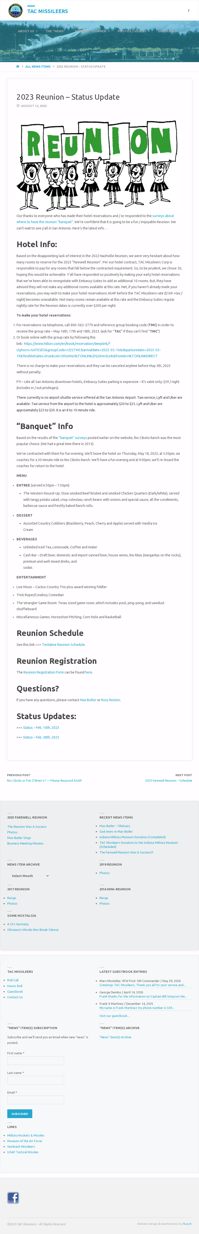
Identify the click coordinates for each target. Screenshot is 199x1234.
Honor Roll (14, 986)
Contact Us (15, 997)
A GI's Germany (18, 924)
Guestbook (15, 991)
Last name (15, 1072)
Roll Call (12, 980)
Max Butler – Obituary (115, 826)
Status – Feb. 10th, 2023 (41, 728)
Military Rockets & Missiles (25, 1135)
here (88, 672)
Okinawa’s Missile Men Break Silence (32, 929)
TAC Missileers (47, 11)
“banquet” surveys (73, 438)
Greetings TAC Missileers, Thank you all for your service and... (143, 985)
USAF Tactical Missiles (23, 1152)
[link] (187, 31)
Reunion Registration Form (44, 672)
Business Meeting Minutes (25, 843)
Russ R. (187, 1223)
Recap (11, 898)
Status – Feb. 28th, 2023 (41, 737)
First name (16, 1053)
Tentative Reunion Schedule (63, 645)
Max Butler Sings (19, 837)
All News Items (37, 66)
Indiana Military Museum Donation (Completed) (133, 837)
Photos (12, 832)
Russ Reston (110, 700)
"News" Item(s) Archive (115, 1037)
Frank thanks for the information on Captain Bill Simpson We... (143, 996)
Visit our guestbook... (115, 1015)
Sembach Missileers (21, 1146)
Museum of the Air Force (24, 1141)
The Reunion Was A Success (27, 826)
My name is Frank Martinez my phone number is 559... (137, 1007)
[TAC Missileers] (15, 10)
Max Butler (88, 700)
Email (12, 1092)
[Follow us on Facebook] (188, 10)
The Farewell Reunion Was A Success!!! (126, 852)
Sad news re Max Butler (116, 831)
